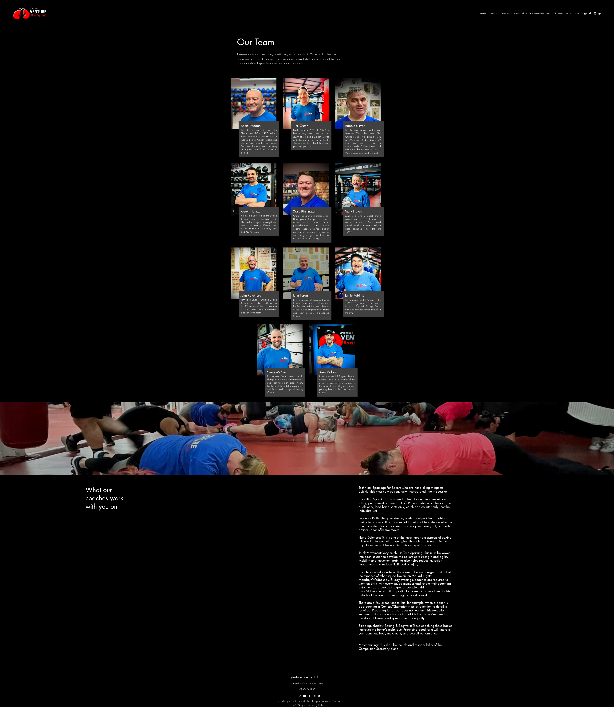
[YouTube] (585, 13)
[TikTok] (299, 696)
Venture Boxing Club (306, 677)
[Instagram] (594, 13)
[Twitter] (599, 13)
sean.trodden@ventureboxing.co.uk (307, 683)
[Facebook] (590, 13)
